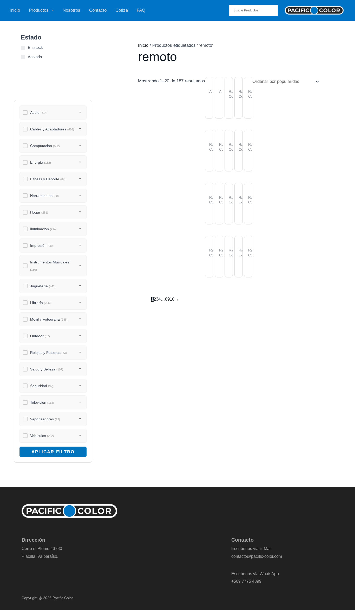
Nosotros (71, 10)
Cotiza (121, 10)
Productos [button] (39, 10)
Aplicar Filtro (53, 451)
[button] (51, 10)
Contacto (98, 10)
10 (172, 299)
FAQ (141, 10)
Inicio (15, 10)
